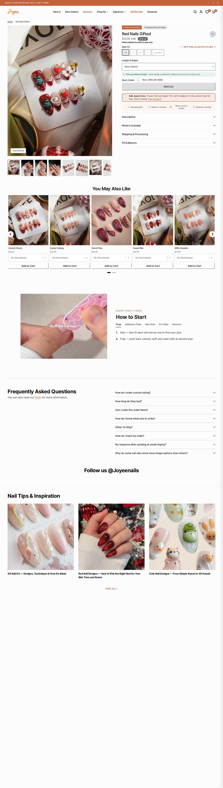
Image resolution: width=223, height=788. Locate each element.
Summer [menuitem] (87, 11)
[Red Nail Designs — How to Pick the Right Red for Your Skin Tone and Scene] (111, 537)
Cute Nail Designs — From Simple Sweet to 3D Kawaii (179, 573)
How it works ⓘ (155, 99)
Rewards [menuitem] (152, 11)
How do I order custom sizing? (132, 392)
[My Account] (200, 12)
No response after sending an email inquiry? (140, 444)
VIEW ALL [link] (110, 588)
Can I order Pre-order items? (131, 409)
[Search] (194, 12)
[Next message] (213, 2)
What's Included (131, 125)
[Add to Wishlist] (212, 34)
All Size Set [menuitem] (136, 11)
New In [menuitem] (57, 11)
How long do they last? (128, 401)
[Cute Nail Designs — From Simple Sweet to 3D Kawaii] (182, 537)
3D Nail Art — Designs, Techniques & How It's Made (37, 573)
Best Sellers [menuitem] (71, 11)
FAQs (38, 397)
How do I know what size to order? (135, 418)
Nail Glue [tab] (150, 324)
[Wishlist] (206, 12)
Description (128, 116)
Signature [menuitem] (118, 11)
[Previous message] (208, 2)
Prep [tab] (118, 324)
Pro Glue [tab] (163, 324)
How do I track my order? (129, 435)
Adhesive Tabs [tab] (133, 324)
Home (10, 21)
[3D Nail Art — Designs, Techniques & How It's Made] (41, 537)
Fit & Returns (129, 142)
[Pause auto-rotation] (217, 2)
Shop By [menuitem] (101, 11)
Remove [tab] (176, 324)
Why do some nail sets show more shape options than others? (151, 453)
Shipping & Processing (135, 134)
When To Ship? (124, 427)
